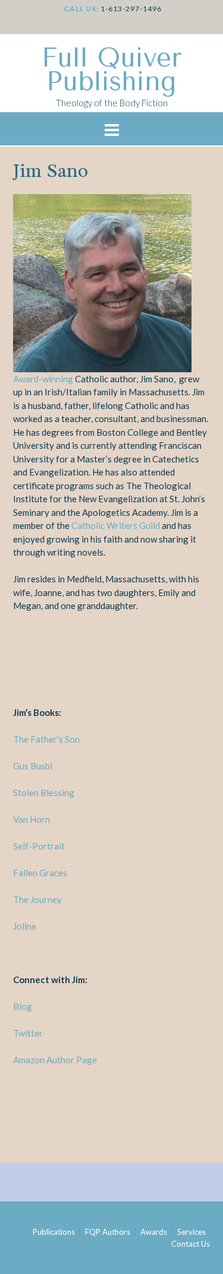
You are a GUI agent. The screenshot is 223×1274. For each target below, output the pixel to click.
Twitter (28, 1033)
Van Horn (31, 819)
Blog (22, 1006)
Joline (24, 926)
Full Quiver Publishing (112, 70)
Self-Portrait (40, 846)
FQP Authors (107, 1232)
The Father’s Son (46, 739)
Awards (153, 1232)
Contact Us (190, 1244)
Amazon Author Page (55, 1059)
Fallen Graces (40, 872)
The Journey (37, 899)
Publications (54, 1232)
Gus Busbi (32, 765)
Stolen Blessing (43, 792)
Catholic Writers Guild (115, 525)
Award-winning (43, 378)
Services (191, 1232)
